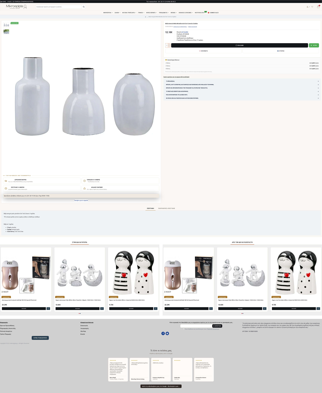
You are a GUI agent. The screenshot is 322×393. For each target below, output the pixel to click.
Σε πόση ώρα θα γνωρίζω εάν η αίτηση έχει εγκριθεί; (182, 98)
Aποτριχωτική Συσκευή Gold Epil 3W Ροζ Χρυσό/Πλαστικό (19, 300)
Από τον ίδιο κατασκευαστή (242, 242)
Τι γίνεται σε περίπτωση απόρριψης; (177, 91)
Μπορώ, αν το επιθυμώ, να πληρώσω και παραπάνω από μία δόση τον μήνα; (190, 84)
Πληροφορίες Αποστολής (166, 208)
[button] (80, 313)
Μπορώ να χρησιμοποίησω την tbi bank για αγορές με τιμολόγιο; (187, 88)
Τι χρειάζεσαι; (170, 81)
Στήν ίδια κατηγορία (79, 242)
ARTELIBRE (184, 32)
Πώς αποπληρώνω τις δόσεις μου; (176, 94)
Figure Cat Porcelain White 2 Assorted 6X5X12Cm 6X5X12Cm (127, 300)
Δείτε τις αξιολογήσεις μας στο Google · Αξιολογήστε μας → (161, 386)
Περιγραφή (150, 208)
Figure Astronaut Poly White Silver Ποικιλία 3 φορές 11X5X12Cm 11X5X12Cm (78, 300)
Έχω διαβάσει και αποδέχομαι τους (202, 329)
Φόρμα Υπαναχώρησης (40, 338)
